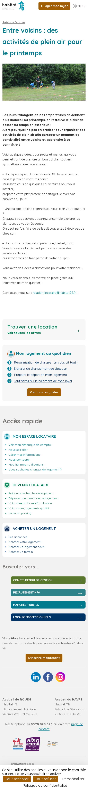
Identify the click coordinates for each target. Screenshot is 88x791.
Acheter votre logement (25, 542)
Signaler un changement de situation (40, 369)
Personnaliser (73, 779)
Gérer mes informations (24, 454)
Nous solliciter (18, 450)
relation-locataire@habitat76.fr (54, 293)
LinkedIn (36, 677)
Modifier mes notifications (26, 464)
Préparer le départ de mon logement (40, 375)
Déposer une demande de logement (33, 498)
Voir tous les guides (44, 392)
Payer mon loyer (55, 6)
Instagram (60, 677)
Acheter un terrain (21, 552)
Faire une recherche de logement (31, 493)
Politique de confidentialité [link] (45, 786)
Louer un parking (20, 513)
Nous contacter (19, 459)
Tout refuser (45, 779)
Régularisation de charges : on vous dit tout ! (46, 362)
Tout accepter (17, 779)
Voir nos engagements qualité (29, 508)
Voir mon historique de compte (30, 445)
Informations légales (22, 763)
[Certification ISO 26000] (52, 743)
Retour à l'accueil (13, 22)
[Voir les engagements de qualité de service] (18, 743)
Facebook (48, 677)
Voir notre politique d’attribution (30, 503)
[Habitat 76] (13, 5)
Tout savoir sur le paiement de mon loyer (43, 381)
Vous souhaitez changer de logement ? (35, 469)
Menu (82, 6)
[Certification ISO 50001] (32, 743)
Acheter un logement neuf (26, 547)
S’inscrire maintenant (44, 658)
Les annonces (18, 537)
